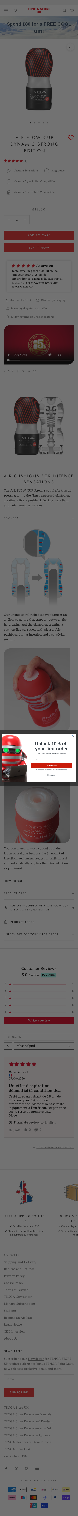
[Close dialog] (73, 736)
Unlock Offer (51, 765)
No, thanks (51, 775)
